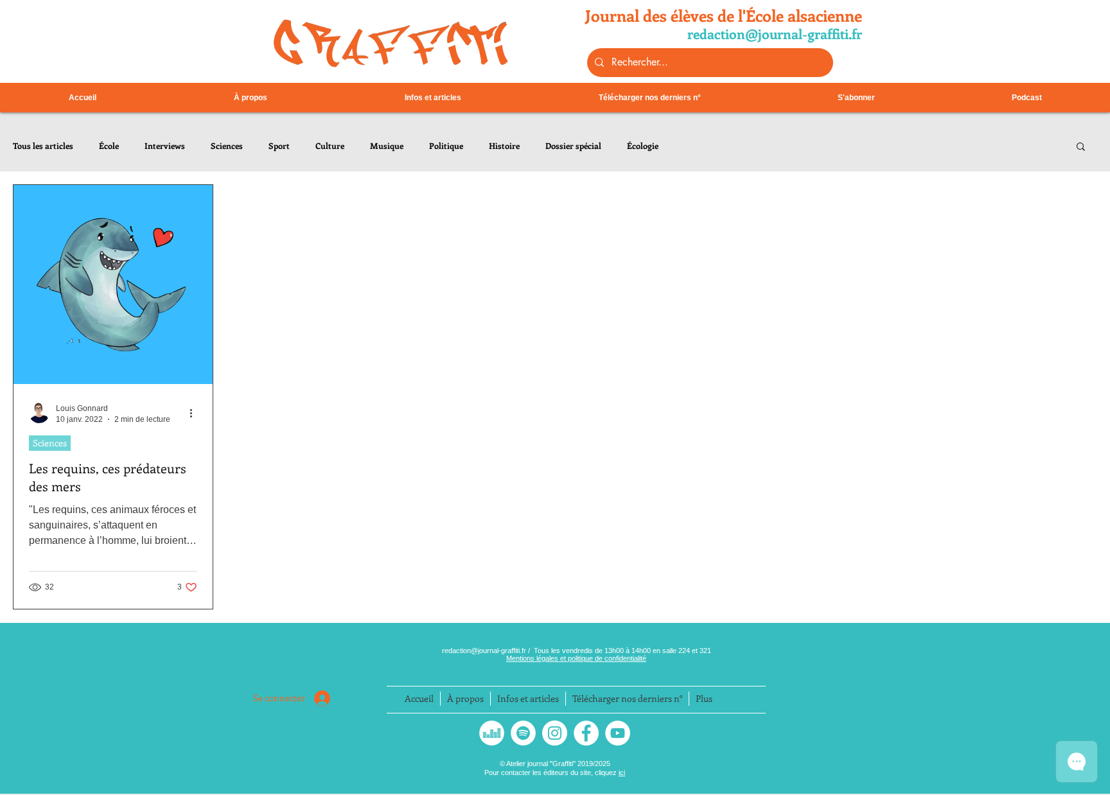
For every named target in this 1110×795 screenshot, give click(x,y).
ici (622, 772)
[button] (1081, 147)
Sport (279, 146)
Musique (386, 146)
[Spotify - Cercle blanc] (523, 733)
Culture (329, 146)
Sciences (227, 146)
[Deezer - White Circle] (491, 733)
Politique (446, 146)
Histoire (504, 146)
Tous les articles (43, 146)
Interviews (165, 146)
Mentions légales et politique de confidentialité (576, 658)
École (109, 146)
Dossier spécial (573, 146)
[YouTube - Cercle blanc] (617, 733)
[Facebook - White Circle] (586, 733)
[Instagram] (554, 733)
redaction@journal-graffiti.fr (485, 650)
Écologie (642, 146)
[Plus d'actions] (195, 413)
